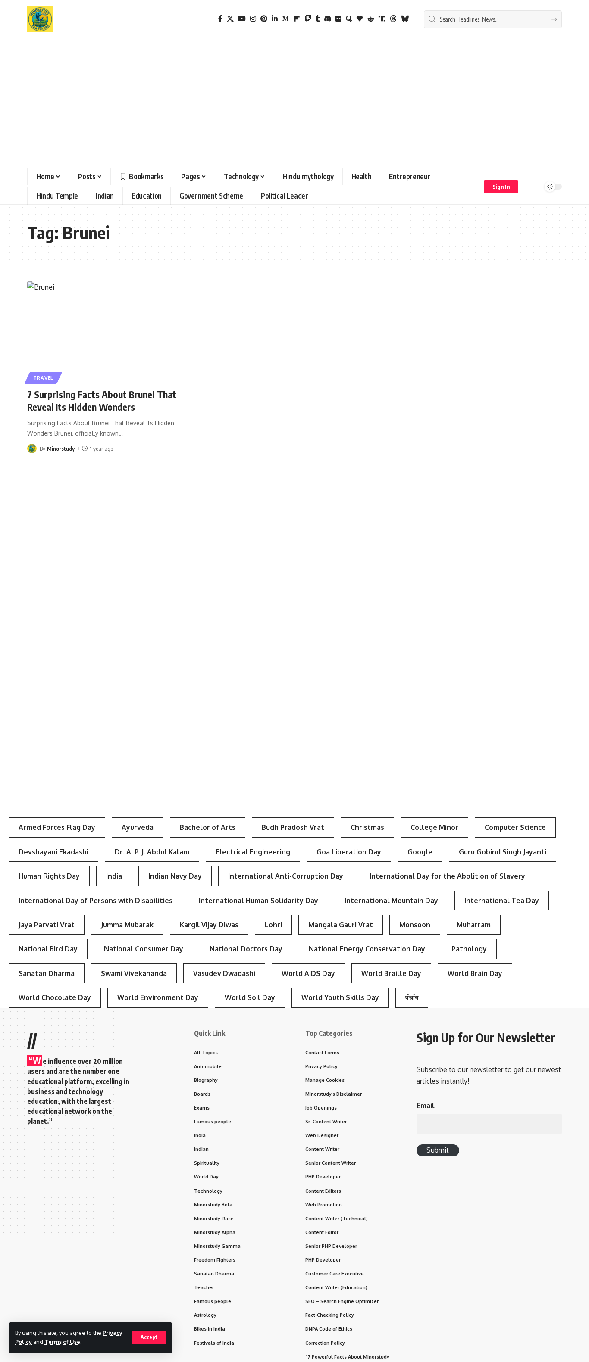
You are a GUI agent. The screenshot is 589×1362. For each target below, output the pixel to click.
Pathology (469, 948)
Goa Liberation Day (348, 852)
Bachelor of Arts (207, 827)
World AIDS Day (308, 973)
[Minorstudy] (40, 19)
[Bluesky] (405, 19)
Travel (43, 377)
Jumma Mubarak (127, 924)
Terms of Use (62, 1341)
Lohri (273, 924)
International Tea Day (501, 900)
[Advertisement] (294, 103)
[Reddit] (370, 19)
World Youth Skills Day (340, 997)
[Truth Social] (382, 19)
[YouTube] (242, 19)
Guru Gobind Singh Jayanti (502, 852)
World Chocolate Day (55, 997)
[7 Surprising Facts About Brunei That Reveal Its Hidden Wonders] (110, 331)
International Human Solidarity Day (258, 900)
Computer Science (515, 827)
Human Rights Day (49, 876)
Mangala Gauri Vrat (340, 924)
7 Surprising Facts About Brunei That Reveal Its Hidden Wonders (101, 400)
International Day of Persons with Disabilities (95, 900)
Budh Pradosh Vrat (293, 827)
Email (426, 1105)
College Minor (434, 827)
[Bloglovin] (359, 19)
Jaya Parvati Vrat (47, 924)
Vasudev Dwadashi (224, 973)
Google (419, 852)
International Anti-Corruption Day (285, 876)
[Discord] (327, 19)
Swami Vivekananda (134, 973)
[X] (230, 19)
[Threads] (393, 19)
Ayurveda (138, 827)
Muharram (474, 924)
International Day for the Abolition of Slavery (447, 876)
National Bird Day (48, 948)
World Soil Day (250, 997)
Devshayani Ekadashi (53, 852)
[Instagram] (253, 19)
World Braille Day (391, 973)
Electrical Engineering (253, 852)
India (114, 876)
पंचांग (411, 997)
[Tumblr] (317, 19)
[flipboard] (296, 19)
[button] (149, 1337)
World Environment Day (157, 997)
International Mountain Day (391, 900)
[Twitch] (307, 19)
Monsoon (414, 924)
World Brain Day (475, 973)
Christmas (367, 827)
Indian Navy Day (175, 876)
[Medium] (285, 19)
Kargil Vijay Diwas (209, 924)
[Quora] (349, 19)
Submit (437, 1150)
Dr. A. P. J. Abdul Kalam (152, 852)
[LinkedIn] (274, 19)
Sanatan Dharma (47, 973)
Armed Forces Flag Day (57, 827)
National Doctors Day (246, 948)
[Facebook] (220, 19)
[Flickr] (338, 19)
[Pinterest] (263, 19)
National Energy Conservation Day (367, 948)
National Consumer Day (143, 948)
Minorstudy (61, 448)
